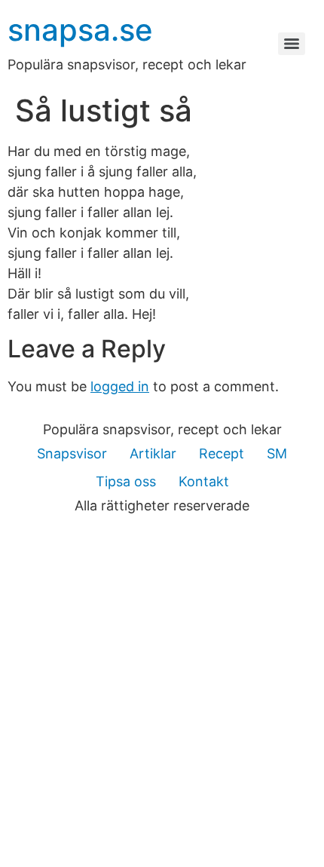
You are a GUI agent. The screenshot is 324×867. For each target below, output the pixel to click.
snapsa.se (80, 29)
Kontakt (204, 481)
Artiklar (153, 453)
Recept (221, 453)
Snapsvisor (72, 453)
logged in (119, 386)
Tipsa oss (126, 481)
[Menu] (291, 43)
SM (277, 453)
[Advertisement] (162, 697)
